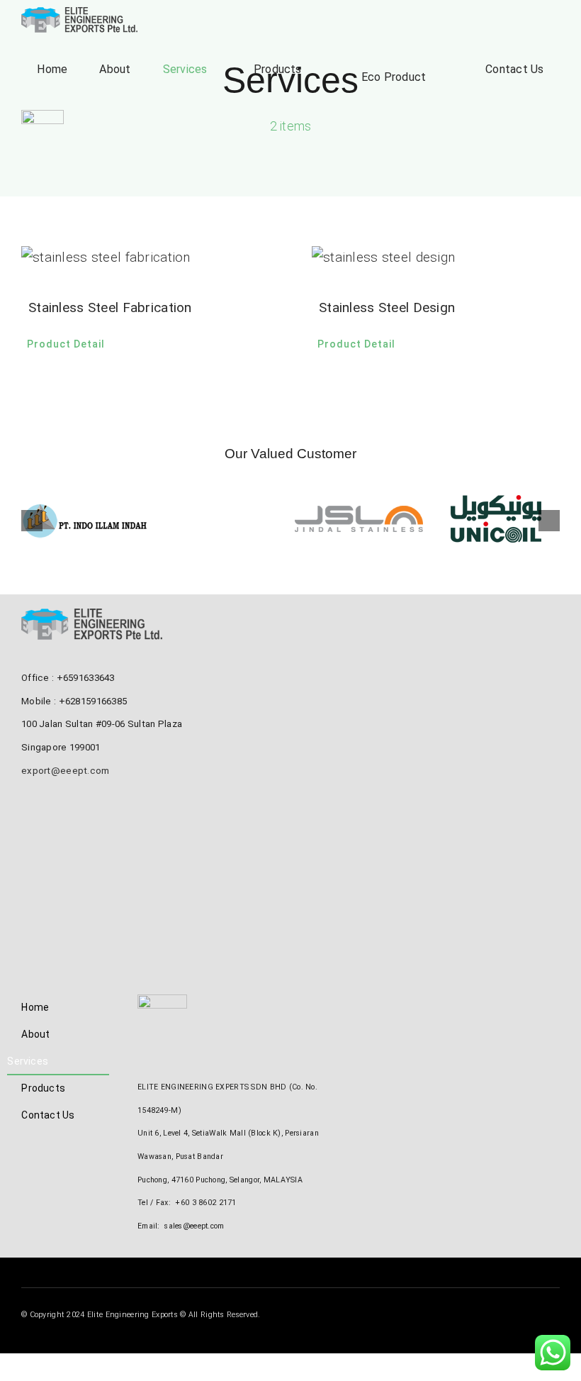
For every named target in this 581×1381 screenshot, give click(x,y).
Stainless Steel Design (387, 307)
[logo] (79, 14)
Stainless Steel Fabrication (110, 307)
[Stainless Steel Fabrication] (145, 258)
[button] (32, 520)
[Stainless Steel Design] (436, 258)
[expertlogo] (42, 117)
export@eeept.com (65, 770)
